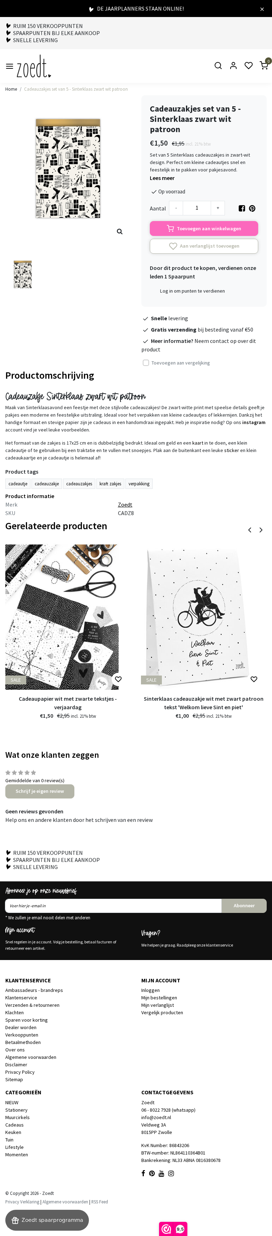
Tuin (9, 1139)
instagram (254, 422)
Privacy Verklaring (22, 1201)
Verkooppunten (21, 1035)
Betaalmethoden (23, 1042)
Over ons (15, 1049)
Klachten (14, 1012)
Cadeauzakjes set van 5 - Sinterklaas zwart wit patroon (76, 89)
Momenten (16, 1154)
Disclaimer (16, 1064)
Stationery (16, 1110)
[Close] (262, 8)
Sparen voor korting (26, 1020)
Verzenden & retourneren (32, 1005)
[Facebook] (242, 208)
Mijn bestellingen (159, 997)
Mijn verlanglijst (157, 1005)
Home (11, 89)
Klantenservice (21, 997)
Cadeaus (14, 1125)
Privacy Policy (20, 1072)
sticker (231, 450)
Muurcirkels (17, 1117)
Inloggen (150, 990)
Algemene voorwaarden (30, 1057)
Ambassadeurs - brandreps (34, 990)
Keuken (13, 1132)
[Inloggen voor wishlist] (118, 679)
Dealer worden (20, 1027)
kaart (197, 443)
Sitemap (14, 1079)
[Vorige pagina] (249, 529)
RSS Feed (99, 1201)
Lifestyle (14, 1147)
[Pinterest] (252, 208)
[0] (260, 66)
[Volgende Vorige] (261, 529)
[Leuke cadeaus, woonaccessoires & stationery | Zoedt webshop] (34, 66)
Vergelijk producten (162, 1012)
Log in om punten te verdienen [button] (192, 291)
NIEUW (11, 1102)
